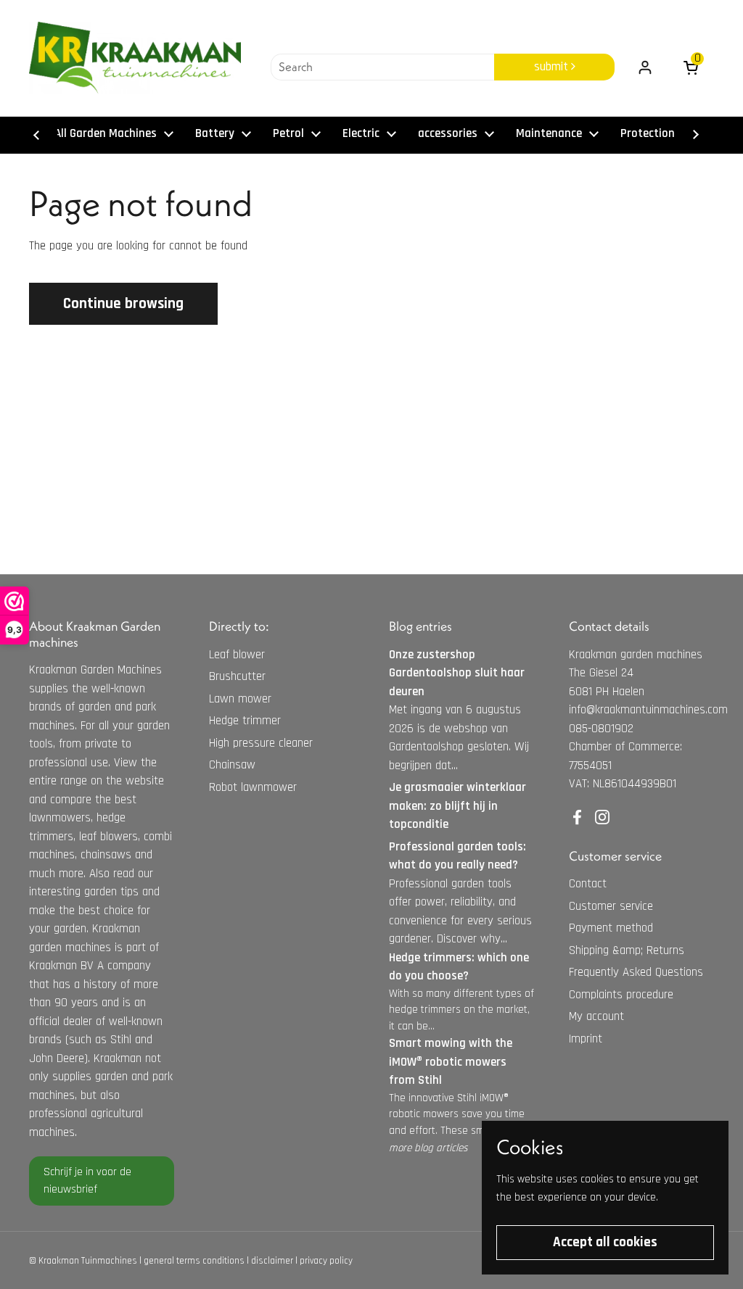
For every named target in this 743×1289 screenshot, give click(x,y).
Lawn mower (240, 699)
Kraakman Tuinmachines (87, 1261)
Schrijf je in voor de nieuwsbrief (87, 1180)
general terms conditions (194, 1261)
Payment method (611, 928)
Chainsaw (232, 765)
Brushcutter (237, 676)
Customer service (611, 906)
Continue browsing (123, 303)
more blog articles (428, 1148)
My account (596, 1016)
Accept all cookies (605, 1242)
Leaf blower (237, 655)
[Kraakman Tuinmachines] (135, 58)
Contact (588, 884)
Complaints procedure (621, 995)
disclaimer (272, 1261)
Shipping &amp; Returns (626, 950)
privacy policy (326, 1261)
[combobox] (382, 67)
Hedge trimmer (245, 721)
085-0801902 (601, 729)
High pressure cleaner (261, 743)
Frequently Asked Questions (636, 972)
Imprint (585, 1039)
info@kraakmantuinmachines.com (648, 710)
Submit (552, 67)
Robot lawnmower (253, 787)
